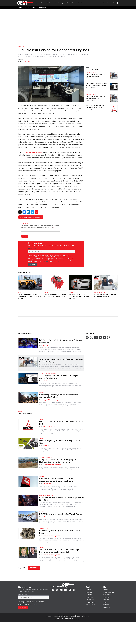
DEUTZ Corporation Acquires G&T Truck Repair (60, 514)
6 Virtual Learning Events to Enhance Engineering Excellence (61, 498)
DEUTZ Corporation (49, 426)
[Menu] (117, 3)
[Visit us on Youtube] (100, 337)
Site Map (86, 616)
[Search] (113, 3)
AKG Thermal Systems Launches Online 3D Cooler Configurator (97, 84)
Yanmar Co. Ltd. (48, 445)
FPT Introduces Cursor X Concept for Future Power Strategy (79, 296)
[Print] (20, 212)
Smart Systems (44, 338)
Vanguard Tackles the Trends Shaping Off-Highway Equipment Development (58, 460)
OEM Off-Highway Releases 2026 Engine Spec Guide (59, 441)
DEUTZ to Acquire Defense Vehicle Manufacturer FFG (95, 106)
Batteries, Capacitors (46, 457)
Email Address (32, 248)
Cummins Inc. (47, 483)
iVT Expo (45, 345)
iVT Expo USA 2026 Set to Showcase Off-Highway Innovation (61, 341)
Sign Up (32, 264)
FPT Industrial (26, 61)
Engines (21, 46)
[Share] (24, 212)
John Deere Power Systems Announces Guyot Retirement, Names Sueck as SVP (59, 550)
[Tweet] (32, 212)
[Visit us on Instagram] (108, 337)
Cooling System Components (48, 373)
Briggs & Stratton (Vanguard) (52, 400)
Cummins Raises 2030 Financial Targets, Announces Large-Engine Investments (57, 479)
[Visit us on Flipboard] (104, 337)
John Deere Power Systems (51, 536)
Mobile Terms (45, 261)
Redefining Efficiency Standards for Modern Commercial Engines (58, 396)
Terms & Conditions (69, 616)
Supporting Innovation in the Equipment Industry (95, 75)
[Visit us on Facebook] (87, 337)
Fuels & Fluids (43, 528)
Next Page (34, 568)
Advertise (49, 616)
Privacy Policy (55, 261)
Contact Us (79, 616)
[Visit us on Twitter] (91, 337)
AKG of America (47, 381)
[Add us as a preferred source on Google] (36, 212)
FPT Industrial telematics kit (32, 152)
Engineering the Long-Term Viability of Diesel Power (59, 531)
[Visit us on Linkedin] (96, 337)
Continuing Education (46, 495)
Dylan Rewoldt (25, 413)
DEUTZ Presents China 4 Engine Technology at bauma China (29, 296)
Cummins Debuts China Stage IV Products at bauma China (55, 295)
